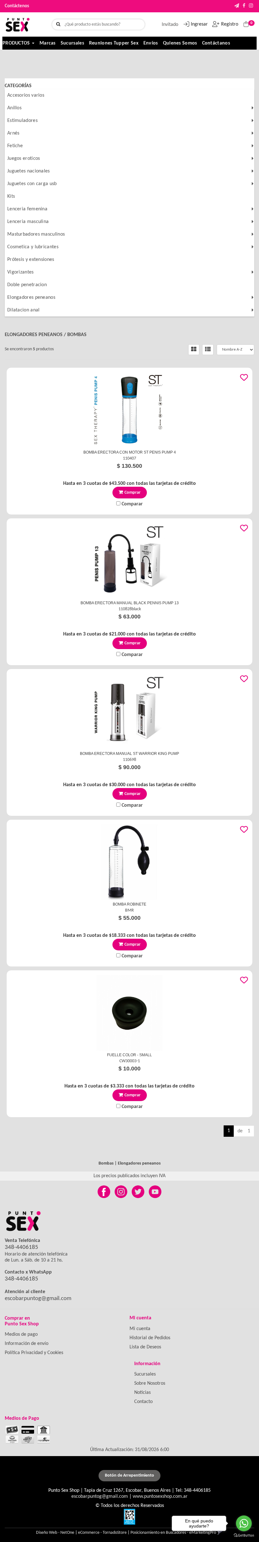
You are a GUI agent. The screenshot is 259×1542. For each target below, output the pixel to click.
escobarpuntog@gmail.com (38, 1299)
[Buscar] (58, 24)
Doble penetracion (27, 284)
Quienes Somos (180, 43)
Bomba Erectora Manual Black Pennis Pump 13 (130, 603)
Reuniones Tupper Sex (113, 43)
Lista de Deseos (145, 1347)
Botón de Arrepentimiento (129, 1475)
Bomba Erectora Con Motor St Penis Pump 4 (129, 452)
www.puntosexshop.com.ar (160, 1496)
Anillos (14, 108)
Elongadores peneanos (31, 297)
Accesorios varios (25, 95)
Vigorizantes (20, 272)
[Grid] (193, 349)
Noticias (142, 1392)
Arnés (13, 133)
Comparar (131, 504)
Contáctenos (17, 6)
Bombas (77, 334)
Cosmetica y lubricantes (32, 247)
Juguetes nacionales (28, 171)
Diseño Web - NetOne (55, 1533)
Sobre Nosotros (149, 1383)
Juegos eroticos (23, 158)
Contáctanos (216, 43)
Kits (11, 196)
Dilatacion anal (23, 310)
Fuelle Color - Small (129, 1055)
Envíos (150, 43)
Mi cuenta (140, 1328)
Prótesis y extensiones (30, 259)
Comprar (132, 492)
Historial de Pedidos (150, 1337)
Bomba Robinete (129, 904)
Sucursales (72, 43)
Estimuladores (22, 120)
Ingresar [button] (199, 24)
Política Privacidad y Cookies (34, 1352)
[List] (208, 349)
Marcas (47, 43)
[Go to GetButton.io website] (244, 1535)
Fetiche (15, 145)
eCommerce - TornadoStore (102, 1533)
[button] (236, 6)
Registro (229, 24)
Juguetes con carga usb (32, 183)
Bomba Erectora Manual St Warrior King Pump (129, 753)
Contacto (143, 1401)
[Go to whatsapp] (244, 1523)
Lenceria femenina (27, 209)
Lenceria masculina (28, 221)
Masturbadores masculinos (36, 234)
